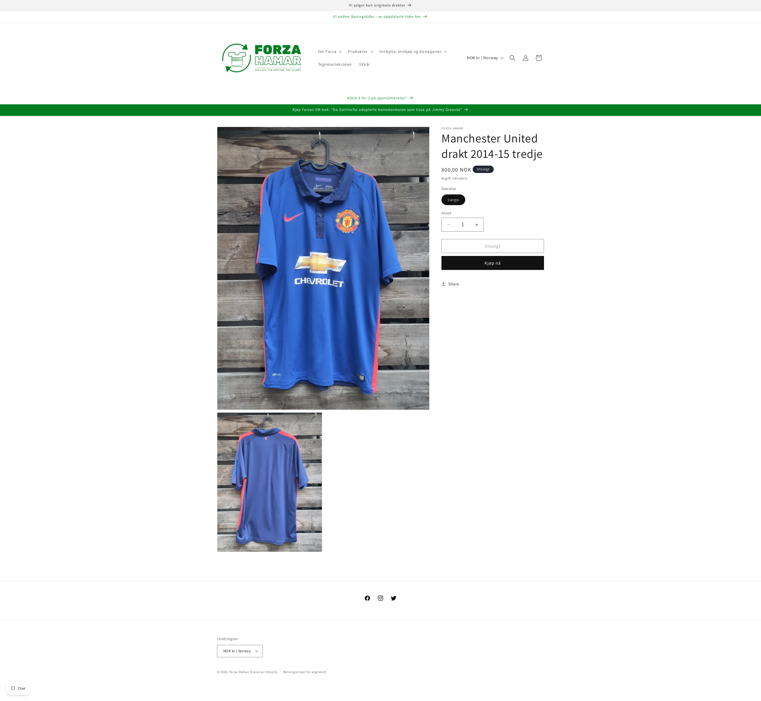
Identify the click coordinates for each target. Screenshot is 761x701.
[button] (330, 51)
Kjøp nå (493, 263)
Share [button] (453, 284)
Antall (446, 213)
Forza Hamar (239, 672)
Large (456, 201)
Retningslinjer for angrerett (305, 672)
